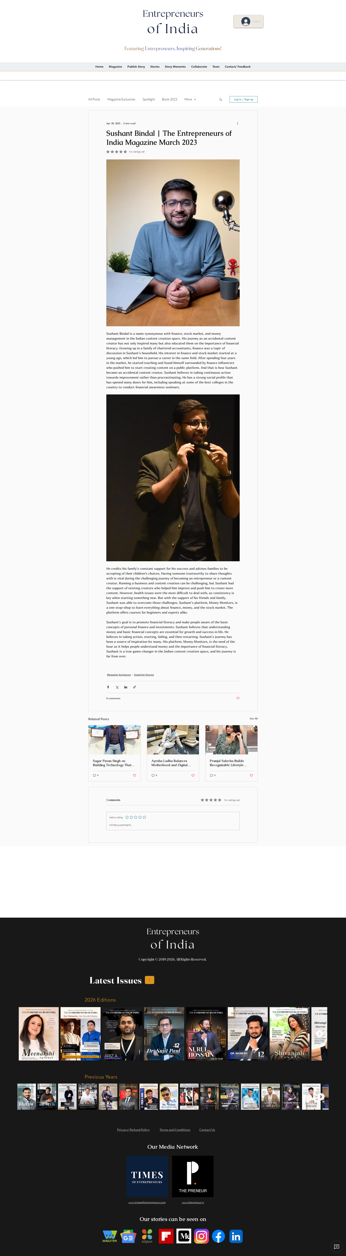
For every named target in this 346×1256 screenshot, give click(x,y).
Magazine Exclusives (121, 99)
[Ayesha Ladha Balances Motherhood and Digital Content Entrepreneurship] (173, 739)
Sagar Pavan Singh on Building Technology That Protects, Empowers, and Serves (112, 763)
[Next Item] (319, 1033)
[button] (220, 99)
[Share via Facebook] (108, 687)
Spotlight (149, 99)
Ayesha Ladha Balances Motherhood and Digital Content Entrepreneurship (171, 763)
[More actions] (237, 123)
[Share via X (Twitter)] (117, 687)
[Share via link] (134, 687)
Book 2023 (169, 99)
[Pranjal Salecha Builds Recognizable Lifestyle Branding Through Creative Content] (231, 739)
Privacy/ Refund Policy (133, 1130)
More (188, 99)
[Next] (149, 980)
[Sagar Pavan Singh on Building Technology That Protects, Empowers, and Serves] (114, 739)
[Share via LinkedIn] (125, 687)
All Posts (94, 99)
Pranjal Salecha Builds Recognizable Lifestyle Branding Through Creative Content (230, 763)
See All (254, 718)
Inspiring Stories (144, 674)
